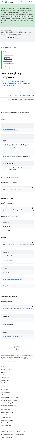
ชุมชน (12, 431)
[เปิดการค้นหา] (22, 2)
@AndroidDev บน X (6, 392)
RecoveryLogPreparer (9, 129)
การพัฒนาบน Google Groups (8, 403)
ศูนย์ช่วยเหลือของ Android (7, 412)
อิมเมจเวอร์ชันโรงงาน (6, 380)
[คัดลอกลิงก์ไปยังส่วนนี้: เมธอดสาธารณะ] (15, 198)
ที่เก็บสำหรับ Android (6, 369)
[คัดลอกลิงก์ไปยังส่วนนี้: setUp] (7, 238)
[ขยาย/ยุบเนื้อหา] (8, 51)
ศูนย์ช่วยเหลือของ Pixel (6, 415)
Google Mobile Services (7, 420)
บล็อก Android (5, 395)
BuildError (6, 272)
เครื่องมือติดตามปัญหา (6, 425)
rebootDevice (13, 168)
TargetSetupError (8, 286)
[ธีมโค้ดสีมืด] (33, 188)
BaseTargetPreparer (14, 83)
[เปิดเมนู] (2, 2)
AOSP (2, 44)
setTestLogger (7, 145)
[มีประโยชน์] (12, 47)
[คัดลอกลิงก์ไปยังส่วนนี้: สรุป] (6, 120)
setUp (5, 156)
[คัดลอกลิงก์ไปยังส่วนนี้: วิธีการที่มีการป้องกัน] (19, 297)
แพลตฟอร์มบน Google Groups (9, 400)
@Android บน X (5, 389)
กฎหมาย (18, 431)
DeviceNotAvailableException (12, 279)
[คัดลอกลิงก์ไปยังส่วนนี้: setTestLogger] (14, 203)
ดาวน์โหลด (3, 375)
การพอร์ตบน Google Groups (8, 405)
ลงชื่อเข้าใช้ (30, 2)
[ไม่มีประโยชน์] (15, 47)
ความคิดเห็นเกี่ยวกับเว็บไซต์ (17, 434)
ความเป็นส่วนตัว (6, 434)
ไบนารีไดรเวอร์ (4, 383)
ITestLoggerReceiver (8, 85)
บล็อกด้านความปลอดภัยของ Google (10, 397)
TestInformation (12, 156)
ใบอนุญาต (24, 431)
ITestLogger (17, 145)
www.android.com (6, 417)
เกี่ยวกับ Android (5, 431)
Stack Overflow (5, 423)
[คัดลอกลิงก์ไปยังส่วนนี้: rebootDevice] (13, 302)
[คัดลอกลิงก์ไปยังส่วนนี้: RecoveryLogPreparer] (19, 183)
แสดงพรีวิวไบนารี (5, 377)
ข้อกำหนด (3, 372)
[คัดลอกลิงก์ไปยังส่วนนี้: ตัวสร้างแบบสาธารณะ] (20, 178)
